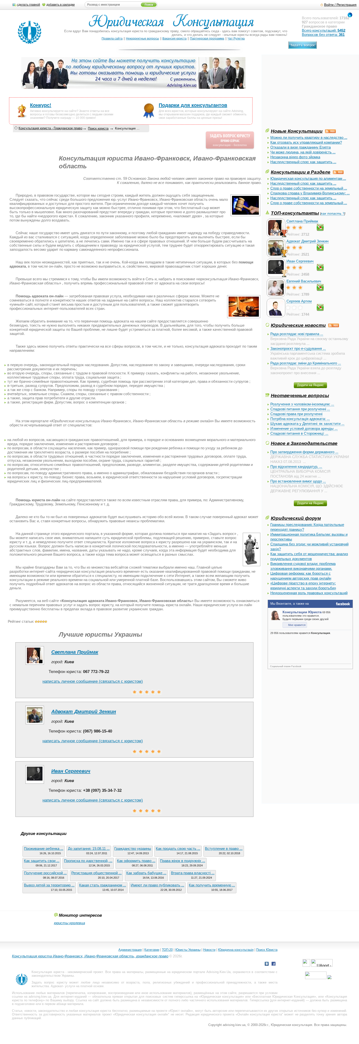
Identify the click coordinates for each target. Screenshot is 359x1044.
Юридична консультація (235, 950)
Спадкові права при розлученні (296, 414)
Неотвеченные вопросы (300, 395)
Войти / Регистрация (340, 5)
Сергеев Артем (299, 301)
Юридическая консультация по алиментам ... (308, 178)
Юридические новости (298, 325)
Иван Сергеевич (300, 261)
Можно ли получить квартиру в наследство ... (308, 137)
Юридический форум (296, 518)
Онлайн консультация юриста (259, 1014)
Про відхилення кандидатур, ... (296, 466)
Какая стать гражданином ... (102, 885)
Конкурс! (40, 105)
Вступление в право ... (224, 848)
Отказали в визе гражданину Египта (300, 147)
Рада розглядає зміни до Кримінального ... (305, 363)
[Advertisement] (302, 93)
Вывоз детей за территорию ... (49, 885)
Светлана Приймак (302, 221)
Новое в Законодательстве (304, 443)
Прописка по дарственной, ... (88, 861)
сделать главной (28, 4)
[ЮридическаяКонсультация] (173, 24)
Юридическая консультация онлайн (141, 1014)
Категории (151, 950)
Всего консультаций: (323, 30)
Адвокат (57, 986)
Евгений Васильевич (303, 281)
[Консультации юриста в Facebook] (273, 964)
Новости (209, 950)
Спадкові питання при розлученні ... (300, 409)
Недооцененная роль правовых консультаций (309, 593)
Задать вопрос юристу (49, 982)
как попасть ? (332, 213)
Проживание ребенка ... (43, 848)
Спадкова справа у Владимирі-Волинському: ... (310, 193)
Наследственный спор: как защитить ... (303, 162)
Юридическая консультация (221, 996)
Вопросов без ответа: (323, 34)
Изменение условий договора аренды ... (304, 428)
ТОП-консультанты (295, 213)
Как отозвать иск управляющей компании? (306, 142)
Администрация (130, 950)
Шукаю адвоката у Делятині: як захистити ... (307, 424)
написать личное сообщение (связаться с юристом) (92, 681)
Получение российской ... (45, 873)
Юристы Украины (188, 950)
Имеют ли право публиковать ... (157, 885)
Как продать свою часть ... (178, 848)
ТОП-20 (167, 950)
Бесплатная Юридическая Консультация (283, 996)
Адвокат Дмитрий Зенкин (307, 241)
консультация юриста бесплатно (103, 1011)
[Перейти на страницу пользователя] (34, 664)
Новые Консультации (297, 131)
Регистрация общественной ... (96, 873)
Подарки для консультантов (193, 105)
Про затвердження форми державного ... (304, 452)
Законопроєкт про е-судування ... (298, 348)
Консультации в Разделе (300, 172)
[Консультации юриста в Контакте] (267, 964)
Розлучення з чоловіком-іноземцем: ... (302, 404)
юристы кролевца (69, 923)
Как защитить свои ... (41, 861)
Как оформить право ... (136, 861)
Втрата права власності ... (192, 873)
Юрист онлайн (180, 1011)
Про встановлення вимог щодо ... (298, 481)
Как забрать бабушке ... (146, 873)
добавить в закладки (60, 4)
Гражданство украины (132, 848)
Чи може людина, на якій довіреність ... (303, 152)
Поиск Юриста (266, 950)
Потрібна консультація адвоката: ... (300, 419)
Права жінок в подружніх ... (182, 861)
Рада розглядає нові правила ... (296, 334)
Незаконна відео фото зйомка (295, 157)
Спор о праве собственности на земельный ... (308, 188)
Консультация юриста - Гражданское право (50, 128)
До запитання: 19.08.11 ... (89, 848)
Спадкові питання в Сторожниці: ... (299, 433)
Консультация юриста (48, 972)
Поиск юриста (98, 128)
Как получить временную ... (212, 885)
